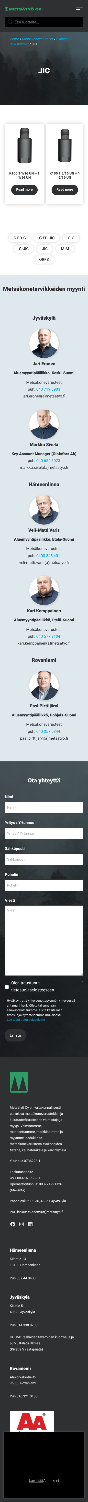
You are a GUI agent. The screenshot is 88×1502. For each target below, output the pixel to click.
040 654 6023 (48, 460)
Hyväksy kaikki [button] (62, 1488)
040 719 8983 (48, 389)
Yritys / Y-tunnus (19, 822)
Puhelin (11, 874)
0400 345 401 (48, 555)
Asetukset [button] (51, 1481)
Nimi (9, 796)
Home (14, 39)
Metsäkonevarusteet (37, 39)
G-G (71, 238)
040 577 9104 (48, 636)
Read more (24, 190)
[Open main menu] (79, 8)
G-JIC (24, 248)
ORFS (44, 259)
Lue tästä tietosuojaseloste (26, 1020)
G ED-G (19, 238)
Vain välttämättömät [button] (30, 1488)
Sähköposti (15, 848)
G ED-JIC (47, 238)
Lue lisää (36, 1481)
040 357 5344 (48, 731)
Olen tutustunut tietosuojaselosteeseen (47, 986)
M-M (65, 248)
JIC (45, 248)
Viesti (10, 900)
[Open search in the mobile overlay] (44, 22)
